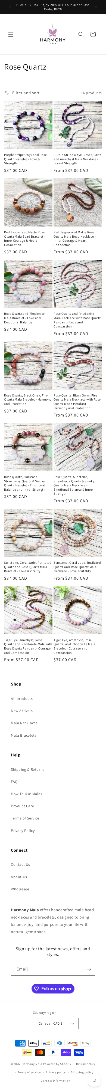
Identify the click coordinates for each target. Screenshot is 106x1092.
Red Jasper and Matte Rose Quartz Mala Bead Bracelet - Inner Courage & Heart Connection (24, 238)
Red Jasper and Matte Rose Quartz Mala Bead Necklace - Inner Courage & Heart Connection (75, 238)
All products (22, 698)
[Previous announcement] (10, 7)
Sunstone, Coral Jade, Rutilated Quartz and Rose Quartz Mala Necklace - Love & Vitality (77, 566)
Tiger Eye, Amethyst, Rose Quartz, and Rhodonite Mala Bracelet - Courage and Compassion (74, 646)
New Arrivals (22, 710)
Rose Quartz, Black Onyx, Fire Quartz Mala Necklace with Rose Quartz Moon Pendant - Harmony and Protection (77, 401)
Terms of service (29, 1072)
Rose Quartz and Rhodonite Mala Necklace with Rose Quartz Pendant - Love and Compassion (77, 319)
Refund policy (85, 1064)
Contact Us (20, 864)
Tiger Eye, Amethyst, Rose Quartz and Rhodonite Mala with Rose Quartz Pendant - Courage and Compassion (28, 646)
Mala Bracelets (23, 735)
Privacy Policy (23, 830)
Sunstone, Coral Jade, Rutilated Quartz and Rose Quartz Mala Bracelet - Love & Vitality (28, 566)
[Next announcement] (96, 7)
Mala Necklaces (24, 722)
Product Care (22, 806)
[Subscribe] (89, 969)
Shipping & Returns (28, 769)
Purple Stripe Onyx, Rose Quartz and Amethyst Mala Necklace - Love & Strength (77, 159)
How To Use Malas (26, 793)
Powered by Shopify (57, 1064)
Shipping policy (82, 1072)
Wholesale (20, 889)
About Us (19, 876)
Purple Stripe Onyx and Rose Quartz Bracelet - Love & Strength (25, 159)
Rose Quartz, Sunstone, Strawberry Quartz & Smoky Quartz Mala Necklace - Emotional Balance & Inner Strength (74, 485)
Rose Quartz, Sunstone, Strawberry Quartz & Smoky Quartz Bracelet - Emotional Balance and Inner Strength (24, 483)
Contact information (55, 1081)
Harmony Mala (32, 1064)
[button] (11, 34)
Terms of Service (25, 818)
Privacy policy (56, 1072)
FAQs (15, 781)
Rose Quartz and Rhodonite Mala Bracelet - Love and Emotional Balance (24, 317)
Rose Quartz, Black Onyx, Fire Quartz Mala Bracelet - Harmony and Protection (28, 399)
